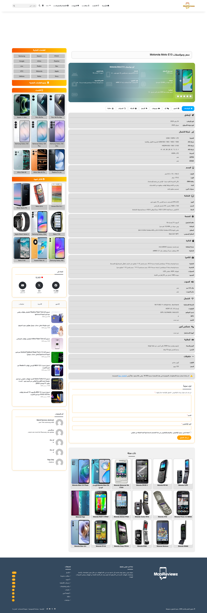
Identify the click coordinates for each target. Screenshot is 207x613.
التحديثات (120, 108)
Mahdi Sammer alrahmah (45, 420)
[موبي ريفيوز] (189, 5)
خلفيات (67, 590)
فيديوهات (154, 108)
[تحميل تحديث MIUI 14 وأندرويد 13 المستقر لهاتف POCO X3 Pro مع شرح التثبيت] (57, 397)
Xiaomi (39, 56)
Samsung (22, 56)
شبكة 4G (191, 150)
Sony (56, 76)
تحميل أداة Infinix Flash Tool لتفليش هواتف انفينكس (33, 339)
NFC (192, 316)
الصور (175, 108)
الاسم (189, 415)
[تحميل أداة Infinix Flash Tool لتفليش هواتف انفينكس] (57, 344)
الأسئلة (132, 108)
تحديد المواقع (190, 312)
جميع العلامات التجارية (38, 83)
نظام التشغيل (190, 223)
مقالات (85, 6)
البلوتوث (191, 309)
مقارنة (109, 108)
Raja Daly (50, 460)
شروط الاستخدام (22, 609)
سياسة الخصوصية (34, 609)
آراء (165, 108)
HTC (21, 71)
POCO (56, 56)
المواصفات (187, 108)
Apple (57, 71)
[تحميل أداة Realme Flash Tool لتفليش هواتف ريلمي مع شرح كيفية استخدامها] (57, 317)
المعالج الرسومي (189, 234)
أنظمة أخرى (66, 593)
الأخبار (95, 6)
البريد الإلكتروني (186, 424)
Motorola (39, 71)
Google (21, 61)
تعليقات (21, 304)
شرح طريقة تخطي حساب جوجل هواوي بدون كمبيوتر (34, 325)
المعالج (192, 230)
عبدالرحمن (51, 430)
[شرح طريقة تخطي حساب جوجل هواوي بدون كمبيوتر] (57, 330)
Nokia (39, 76)
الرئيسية (104, 6)
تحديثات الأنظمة (65, 583)
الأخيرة (40, 304)
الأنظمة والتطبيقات (61, 6)
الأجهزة (75, 6)
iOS (68, 597)
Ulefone (21, 76)
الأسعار (143, 108)
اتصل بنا (15, 609)
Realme (56, 61)
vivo (21, 66)
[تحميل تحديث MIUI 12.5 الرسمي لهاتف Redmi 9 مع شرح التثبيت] (57, 370)
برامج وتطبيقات (65, 586)
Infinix (39, 61)
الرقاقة (192, 226)
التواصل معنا (122, 376)
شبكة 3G (191, 146)
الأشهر (58, 304)
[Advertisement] (103, 30)
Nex (56, 66)
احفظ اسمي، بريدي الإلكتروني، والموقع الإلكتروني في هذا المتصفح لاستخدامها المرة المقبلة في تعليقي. (160, 433)
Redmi (39, 66)
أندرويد (68, 579)
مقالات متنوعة (65, 576)
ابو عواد (52, 440)
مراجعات (67, 600)
